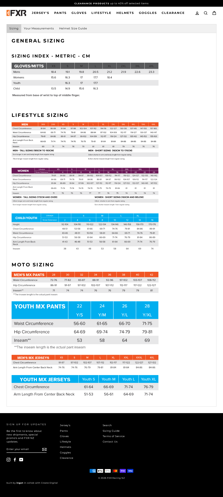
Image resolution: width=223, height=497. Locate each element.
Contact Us (110, 441)
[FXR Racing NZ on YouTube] (21, 460)
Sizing (14, 28)
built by (15, 483)
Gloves (79, 13)
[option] (111, 3)
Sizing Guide (111, 430)
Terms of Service (114, 436)
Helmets (125, 13)
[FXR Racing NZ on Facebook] (15, 460)
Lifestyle (101, 13)
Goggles (148, 13)
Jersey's (40, 13)
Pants (60, 13)
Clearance (173, 13)
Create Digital (49, 483)
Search (107, 425)
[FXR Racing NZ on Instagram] (8, 460)
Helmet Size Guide (73, 28)
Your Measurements (39, 28)
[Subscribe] (44, 449)
